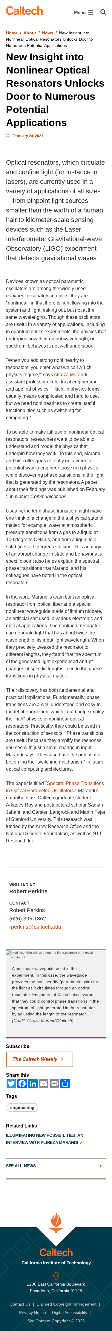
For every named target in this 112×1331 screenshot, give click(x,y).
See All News (21, 1165)
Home (12, 32)
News (47, 32)
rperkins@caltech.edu (35, 927)
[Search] (103, 12)
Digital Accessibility (69, 1312)
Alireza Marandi (70, 374)
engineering (22, 1107)
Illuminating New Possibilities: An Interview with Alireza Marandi (44, 1139)
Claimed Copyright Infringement (66, 1304)
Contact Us (20, 1304)
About (30, 32)
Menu (80, 12)
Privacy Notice (32, 1312)
